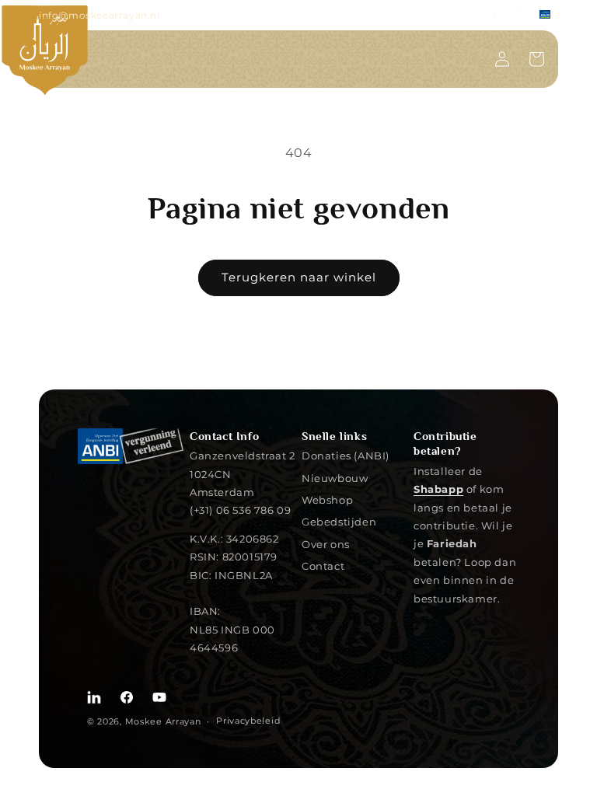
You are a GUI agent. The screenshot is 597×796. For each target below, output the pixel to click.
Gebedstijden (339, 521)
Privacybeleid (248, 720)
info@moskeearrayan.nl (99, 15)
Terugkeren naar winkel (299, 277)
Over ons (326, 544)
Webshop (327, 499)
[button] (536, 59)
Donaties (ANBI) (345, 456)
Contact (323, 565)
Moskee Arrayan (163, 721)
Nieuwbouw (335, 478)
